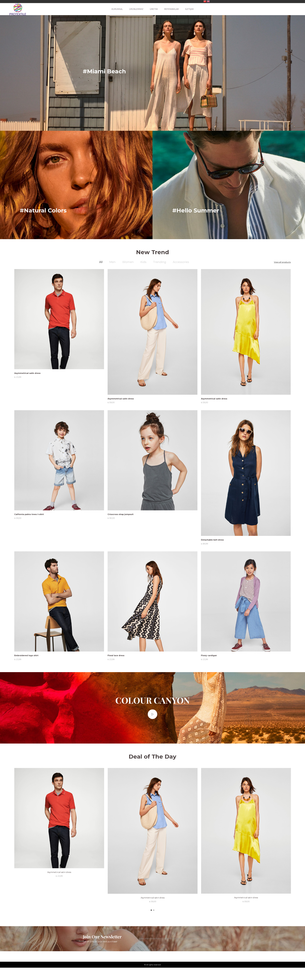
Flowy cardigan (209, 655)
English (208, 1)
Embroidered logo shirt (26, 655)
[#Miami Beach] (152, 71)
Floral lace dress (116, 655)
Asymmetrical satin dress (27, 373)
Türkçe (204, 1)
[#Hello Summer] (228, 185)
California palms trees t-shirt (29, 514)
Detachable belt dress (212, 540)
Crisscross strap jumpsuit (120, 514)
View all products (282, 262)
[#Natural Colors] (76, 185)
